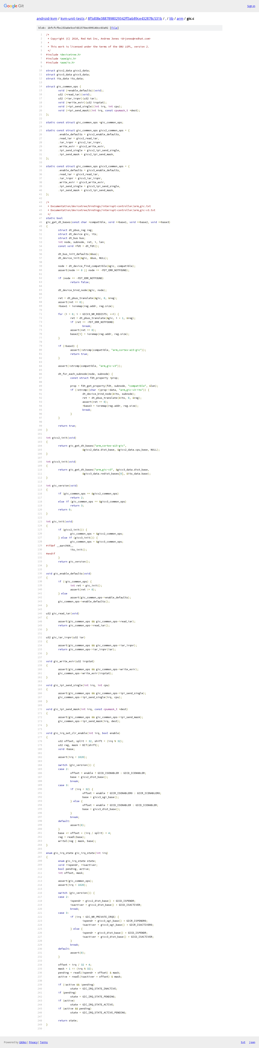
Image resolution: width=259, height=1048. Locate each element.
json (252, 1042)
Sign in (251, 6)
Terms (44, 1042)
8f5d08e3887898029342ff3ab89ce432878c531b (125, 18)
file (114, 27)
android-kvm (47, 18)
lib (171, 18)
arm (180, 18)
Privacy (33, 1042)
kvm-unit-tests (72, 18)
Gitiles (23, 1042)
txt (243, 1042)
